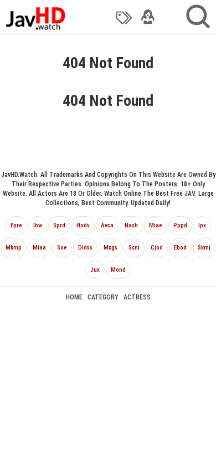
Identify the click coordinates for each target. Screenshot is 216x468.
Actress (137, 297)
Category (103, 297)
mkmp (14, 247)
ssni (134, 247)
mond (118, 269)
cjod (157, 247)
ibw (37, 225)
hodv (83, 225)
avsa (107, 225)
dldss (85, 247)
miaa (39, 247)
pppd (180, 225)
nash (131, 225)
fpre (16, 225)
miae (155, 225)
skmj (204, 247)
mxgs (110, 247)
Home (74, 297)
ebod (180, 247)
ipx (202, 225)
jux (95, 269)
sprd (59, 225)
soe (62, 247)
